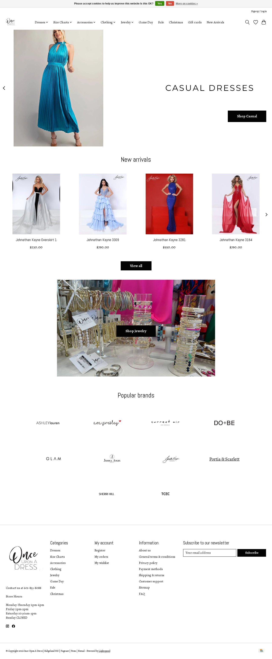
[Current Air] (165, 423)
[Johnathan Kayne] (171, 459)
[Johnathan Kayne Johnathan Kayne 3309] (102, 204)
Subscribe (251, 553)
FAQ (142, 594)
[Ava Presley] (106, 423)
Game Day (146, 22)
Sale (161, 22)
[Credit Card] (261, 651)
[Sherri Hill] (106, 495)
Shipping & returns (151, 575)
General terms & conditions (157, 557)
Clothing (55, 569)
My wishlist (102, 563)
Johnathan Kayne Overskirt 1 (36, 239)
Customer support (151, 581)
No (170, 3)
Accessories (58, 563)
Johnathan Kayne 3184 (236, 239)
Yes (159, 3)
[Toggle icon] (247, 22)
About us (145, 550)
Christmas (176, 22)
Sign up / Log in (259, 11)
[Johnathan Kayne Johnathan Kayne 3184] (235, 204)
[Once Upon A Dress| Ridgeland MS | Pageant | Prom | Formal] (11, 22)
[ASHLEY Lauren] (47, 423)
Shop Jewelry (136, 330)
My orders (101, 557)
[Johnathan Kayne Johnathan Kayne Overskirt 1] (36, 204)
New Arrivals (215, 22)
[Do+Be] (224, 423)
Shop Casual (247, 116)
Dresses (55, 550)
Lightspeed (104, 651)
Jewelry (55, 575)
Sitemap (144, 587)
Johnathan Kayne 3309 (102, 239)
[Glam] (53, 459)
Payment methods (151, 569)
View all (136, 265)
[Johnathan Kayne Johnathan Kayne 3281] (169, 204)
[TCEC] (165, 495)
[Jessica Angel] (112, 459)
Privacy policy (148, 563)
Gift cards (195, 22)
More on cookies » (187, 3)
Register (100, 550)
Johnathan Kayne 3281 (169, 239)
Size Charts (57, 557)
